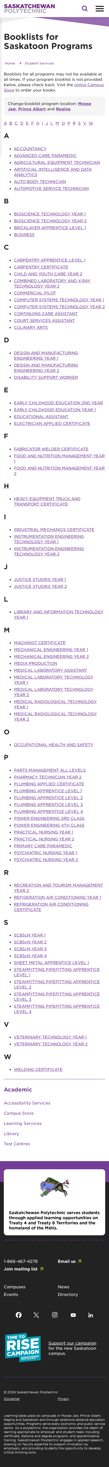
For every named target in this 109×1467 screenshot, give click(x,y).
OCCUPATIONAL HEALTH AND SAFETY (53, 744)
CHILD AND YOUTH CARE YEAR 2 (48, 273)
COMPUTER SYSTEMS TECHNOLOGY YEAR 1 (59, 299)
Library (11, 1133)
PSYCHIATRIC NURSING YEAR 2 (46, 859)
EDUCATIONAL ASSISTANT (41, 416)
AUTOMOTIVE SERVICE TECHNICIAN (51, 188)
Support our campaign (72, 1342)
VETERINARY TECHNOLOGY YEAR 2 (51, 1043)
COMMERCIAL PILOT (35, 292)
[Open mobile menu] (99, 9)
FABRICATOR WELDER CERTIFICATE (51, 448)
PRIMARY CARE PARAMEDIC (43, 845)
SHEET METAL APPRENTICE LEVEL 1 (51, 962)
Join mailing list (21, 1268)
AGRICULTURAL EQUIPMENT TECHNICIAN (57, 162)
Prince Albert (32, 108)
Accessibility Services (27, 1102)
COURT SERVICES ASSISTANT (44, 320)
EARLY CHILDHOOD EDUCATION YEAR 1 (55, 409)
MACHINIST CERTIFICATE (40, 642)
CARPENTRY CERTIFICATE (41, 266)
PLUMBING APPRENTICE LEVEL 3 (48, 804)
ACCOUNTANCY (30, 148)
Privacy (63, 1399)
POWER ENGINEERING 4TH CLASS (49, 825)
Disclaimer (12, 1399)
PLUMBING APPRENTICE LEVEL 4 (48, 811)
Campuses (14, 1286)
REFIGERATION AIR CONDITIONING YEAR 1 (57, 897)
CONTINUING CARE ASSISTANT (46, 313)
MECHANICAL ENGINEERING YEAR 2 (51, 656)
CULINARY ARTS (31, 327)
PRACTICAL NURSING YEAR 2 (44, 838)
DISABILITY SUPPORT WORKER (46, 377)
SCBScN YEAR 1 (30, 934)
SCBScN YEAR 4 (30, 955)
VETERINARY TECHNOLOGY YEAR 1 (50, 1036)
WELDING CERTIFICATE (38, 1069)
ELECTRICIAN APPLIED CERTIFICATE (52, 423)
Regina (63, 108)
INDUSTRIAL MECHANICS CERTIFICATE (54, 529)
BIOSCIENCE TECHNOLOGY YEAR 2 (50, 220)
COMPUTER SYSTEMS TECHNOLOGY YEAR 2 (59, 306)
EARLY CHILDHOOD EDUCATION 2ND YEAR (58, 402)
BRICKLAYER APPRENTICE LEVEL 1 (50, 227)
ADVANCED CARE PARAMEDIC (45, 155)
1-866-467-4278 (21, 1261)
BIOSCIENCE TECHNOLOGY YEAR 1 (50, 213)
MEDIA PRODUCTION (35, 663)
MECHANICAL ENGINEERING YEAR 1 (51, 649)
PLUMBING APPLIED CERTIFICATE (49, 783)
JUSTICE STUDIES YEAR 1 (40, 579)
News (63, 1286)
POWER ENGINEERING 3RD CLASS (49, 818)
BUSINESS (24, 234)
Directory (68, 1294)
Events (11, 1294)
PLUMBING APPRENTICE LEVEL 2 (48, 797)
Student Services (39, 63)
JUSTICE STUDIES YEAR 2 (40, 586)
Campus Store (19, 1112)
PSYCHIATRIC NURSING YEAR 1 (45, 852)
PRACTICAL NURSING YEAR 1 (43, 831)
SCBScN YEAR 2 (30, 941)
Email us (67, 1261)
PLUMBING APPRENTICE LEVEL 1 (48, 790)
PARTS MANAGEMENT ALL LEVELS (50, 770)
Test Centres (17, 1143)
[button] (85, 9)
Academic (18, 1089)
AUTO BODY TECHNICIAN (40, 181)
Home (10, 63)
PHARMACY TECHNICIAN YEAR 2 (48, 776)
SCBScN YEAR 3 (30, 948)
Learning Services (23, 1123)
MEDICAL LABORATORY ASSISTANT (50, 670)
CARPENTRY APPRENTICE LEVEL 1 (49, 259)
